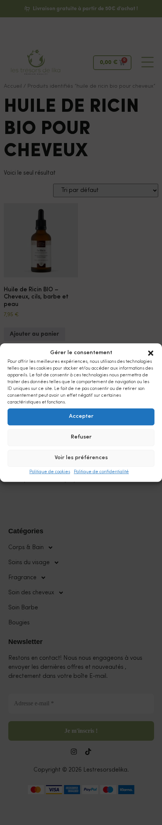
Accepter (81, 416)
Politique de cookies (49, 472)
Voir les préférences (81, 458)
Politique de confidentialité (101, 472)
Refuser (81, 437)
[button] (150, 353)
